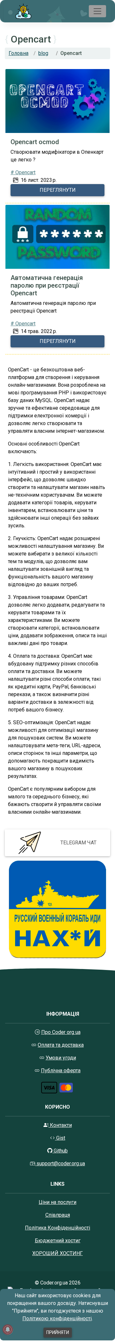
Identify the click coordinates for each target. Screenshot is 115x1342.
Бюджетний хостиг (57, 1240)
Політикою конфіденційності (57, 1318)
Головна (18, 53)
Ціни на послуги (57, 1202)
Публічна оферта (60, 1070)
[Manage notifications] (8, 1329)
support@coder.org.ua (60, 1163)
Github (60, 1151)
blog (43, 53)
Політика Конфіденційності (57, 1228)
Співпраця (57, 1215)
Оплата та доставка (61, 1045)
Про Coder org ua (60, 1032)
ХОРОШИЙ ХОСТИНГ (57, 1253)
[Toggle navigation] (97, 11)
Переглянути (58, 190)
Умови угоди (61, 1058)
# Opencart (23, 172)
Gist (60, 1138)
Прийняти (57, 1332)
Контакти (60, 1125)
